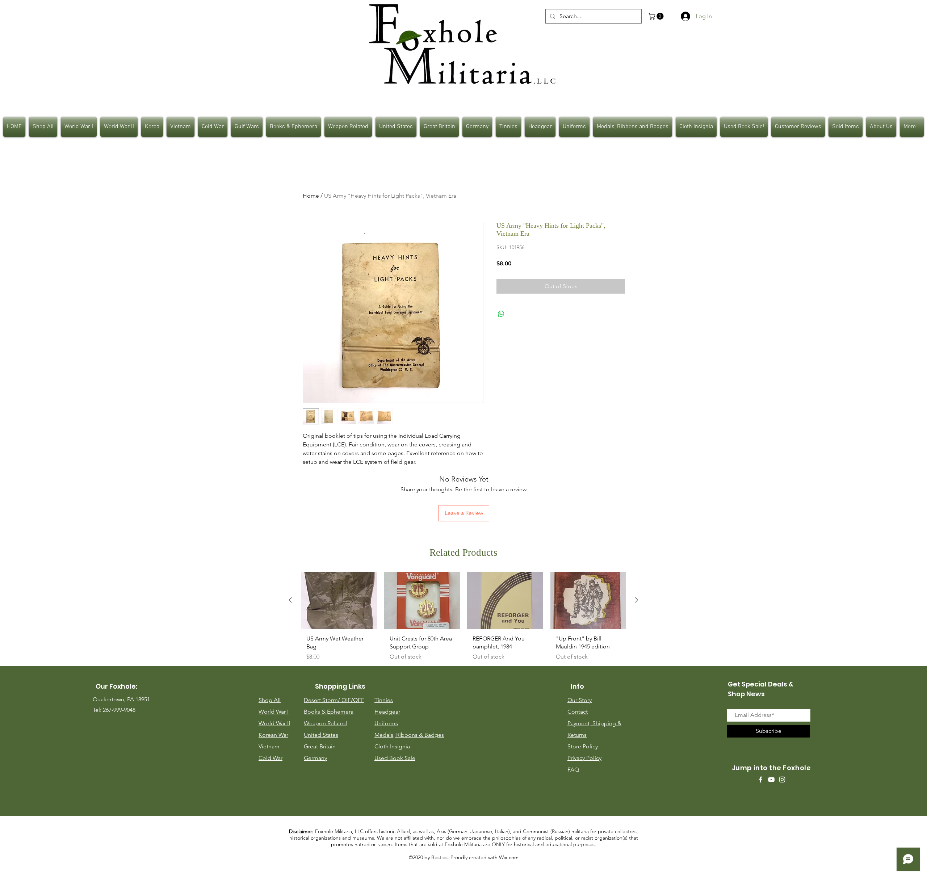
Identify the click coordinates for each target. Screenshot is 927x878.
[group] (463, 619)
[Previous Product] (290, 600)
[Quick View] (339, 600)
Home (311, 195)
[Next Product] (636, 600)
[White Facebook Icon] (760, 780)
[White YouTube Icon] (771, 780)
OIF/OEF (352, 700)
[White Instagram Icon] (782, 780)
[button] (656, 16)
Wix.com (509, 857)
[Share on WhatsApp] (501, 314)
